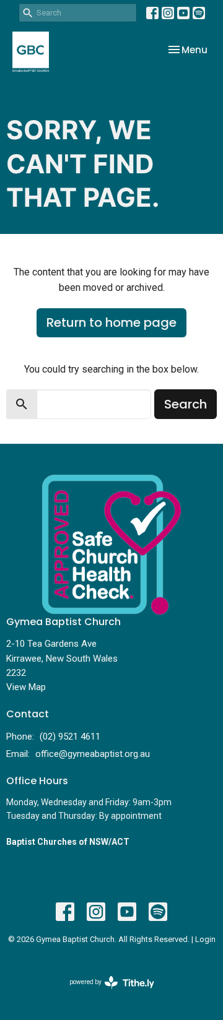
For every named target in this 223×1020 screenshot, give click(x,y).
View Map (26, 687)
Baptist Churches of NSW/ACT (67, 842)
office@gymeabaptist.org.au (92, 753)
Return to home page (111, 322)
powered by (105, 993)
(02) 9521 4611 (70, 736)
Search (185, 404)
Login (205, 939)
